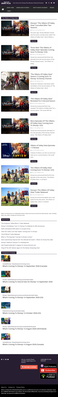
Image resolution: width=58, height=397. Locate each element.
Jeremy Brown (41, 150)
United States (29, 279)
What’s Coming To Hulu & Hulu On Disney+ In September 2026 (28, 282)
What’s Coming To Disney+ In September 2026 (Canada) (25, 266)
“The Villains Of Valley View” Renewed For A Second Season (42, 100)
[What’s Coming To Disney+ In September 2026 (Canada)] (5, 256)
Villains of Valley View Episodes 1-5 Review (42, 146)
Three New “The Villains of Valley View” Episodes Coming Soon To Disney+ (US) (42, 49)
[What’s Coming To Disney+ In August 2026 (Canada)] (5, 334)
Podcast (27, 295)
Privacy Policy (20, 387)
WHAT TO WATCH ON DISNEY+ (40, 7)
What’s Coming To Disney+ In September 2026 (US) (23, 297)
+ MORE (9, 11)
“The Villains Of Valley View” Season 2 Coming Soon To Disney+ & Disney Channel (41, 76)
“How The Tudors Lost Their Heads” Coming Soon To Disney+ (19, 231)
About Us (4, 387)
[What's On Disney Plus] (3, 9)
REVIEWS (52, 7)
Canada (5, 264)
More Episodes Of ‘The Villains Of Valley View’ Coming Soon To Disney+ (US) (42, 123)
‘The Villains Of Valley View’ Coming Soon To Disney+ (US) (42, 169)
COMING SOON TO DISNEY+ (22, 7)
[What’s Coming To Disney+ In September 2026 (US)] (5, 287)
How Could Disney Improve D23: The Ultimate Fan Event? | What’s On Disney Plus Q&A (27, 240)
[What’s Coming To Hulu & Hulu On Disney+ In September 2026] (5, 272)
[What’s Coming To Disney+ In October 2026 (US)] (5, 303)
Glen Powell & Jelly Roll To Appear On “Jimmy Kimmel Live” (18, 245)
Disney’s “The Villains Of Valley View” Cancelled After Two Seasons (42, 25)
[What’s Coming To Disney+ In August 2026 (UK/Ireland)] (5, 319)
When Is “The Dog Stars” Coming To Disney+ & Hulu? (16, 237)
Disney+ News (11, 264)
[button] (30, 8)
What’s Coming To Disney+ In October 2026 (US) (22, 313)
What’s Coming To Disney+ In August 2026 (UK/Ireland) (24, 329)
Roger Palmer (42, 30)
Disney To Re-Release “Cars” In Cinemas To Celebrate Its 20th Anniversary (23, 226)
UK (35, 326)
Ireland (27, 326)
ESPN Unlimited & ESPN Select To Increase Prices (15, 229)
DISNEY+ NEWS (10, 7)
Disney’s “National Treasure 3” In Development (15, 242)
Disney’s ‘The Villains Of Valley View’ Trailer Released (42, 191)
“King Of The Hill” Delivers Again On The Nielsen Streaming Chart (20, 248)
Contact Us (11, 387)
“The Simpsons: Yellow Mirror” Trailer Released (15, 223)
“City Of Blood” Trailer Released (10, 234)
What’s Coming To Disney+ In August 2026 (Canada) (23, 344)
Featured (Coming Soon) (22, 264)
